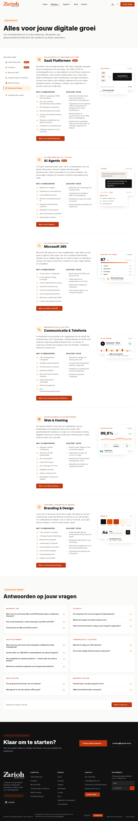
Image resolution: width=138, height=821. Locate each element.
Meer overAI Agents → (47, 224)
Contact (84, 4)
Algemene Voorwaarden (66, 800)
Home (45, 4)
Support (66, 4)
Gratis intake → (92, 794)
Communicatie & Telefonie (40, 788)
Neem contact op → (121, 705)
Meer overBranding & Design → (51, 565)
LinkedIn (11, 802)
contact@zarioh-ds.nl (121, 743)
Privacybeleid (62, 804)
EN (117, 4)
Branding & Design (37, 796)
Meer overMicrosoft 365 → (49, 308)
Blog (76, 4)
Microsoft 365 (35, 785)
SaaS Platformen (36, 777)
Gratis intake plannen (93, 743)
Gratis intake (127, 4)
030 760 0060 (90, 777)
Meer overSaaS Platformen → (50, 138)
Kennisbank (62, 788)
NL (113, 4)
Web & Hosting (36, 792)
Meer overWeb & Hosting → (49, 486)
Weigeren (87, 815)
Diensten (54, 4)
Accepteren (98, 815)
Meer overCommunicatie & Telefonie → (54, 398)
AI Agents (34, 781)
